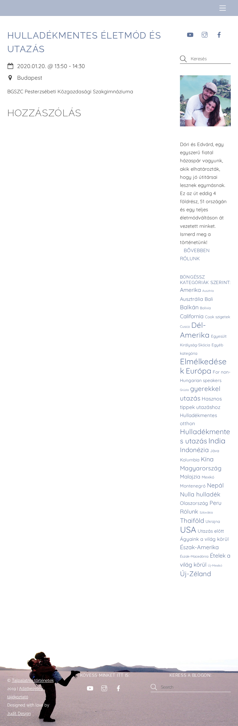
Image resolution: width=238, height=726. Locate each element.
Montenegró (192, 486)
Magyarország (200, 468)
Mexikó (208, 477)
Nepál (215, 485)
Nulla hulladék (200, 494)
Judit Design (19, 713)
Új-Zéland (195, 573)
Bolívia (205, 308)
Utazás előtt (211, 531)
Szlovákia (206, 512)
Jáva (214, 450)
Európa (198, 371)
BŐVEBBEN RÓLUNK (195, 254)
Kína (207, 459)
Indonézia (194, 450)
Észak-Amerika (199, 547)
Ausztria (208, 291)
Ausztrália (191, 299)
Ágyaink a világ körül (204, 539)
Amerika (190, 289)
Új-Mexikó (215, 565)
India (217, 440)
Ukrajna (212, 521)
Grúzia (184, 390)
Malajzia (190, 476)
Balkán (189, 307)
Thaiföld (192, 520)
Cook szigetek (217, 316)
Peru (215, 502)
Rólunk (189, 511)
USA (188, 529)
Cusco (185, 326)
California (191, 316)
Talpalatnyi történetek (33, 680)
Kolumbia (189, 460)
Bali (209, 299)
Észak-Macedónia (194, 556)
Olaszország (194, 503)
